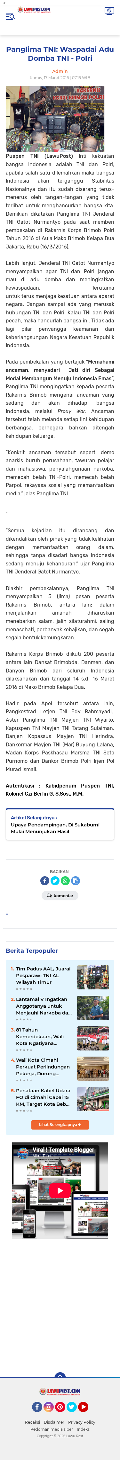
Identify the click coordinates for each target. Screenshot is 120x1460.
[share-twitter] (55, 880)
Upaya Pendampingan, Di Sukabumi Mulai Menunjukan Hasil (55, 828)
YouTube (87, 1415)
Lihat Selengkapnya (58, 1124)
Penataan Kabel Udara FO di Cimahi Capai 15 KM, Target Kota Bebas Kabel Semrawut (43, 1097)
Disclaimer (54, 1422)
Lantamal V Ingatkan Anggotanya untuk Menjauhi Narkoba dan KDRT (43, 1006)
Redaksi (32, 1422)
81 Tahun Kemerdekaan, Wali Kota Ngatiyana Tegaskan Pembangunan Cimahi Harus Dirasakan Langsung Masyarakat (43, 1037)
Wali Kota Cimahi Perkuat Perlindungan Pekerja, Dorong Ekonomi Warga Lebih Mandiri (43, 1067)
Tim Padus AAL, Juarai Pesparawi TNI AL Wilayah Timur (43, 975)
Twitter (75, 1415)
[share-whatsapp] (65, 880)
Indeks (83, 1429)
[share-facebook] (44, 880)
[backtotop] (60, 1378)
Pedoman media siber (51, 1429)
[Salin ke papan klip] (75, 880)
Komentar (63, 895)
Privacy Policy (81, 1422)
